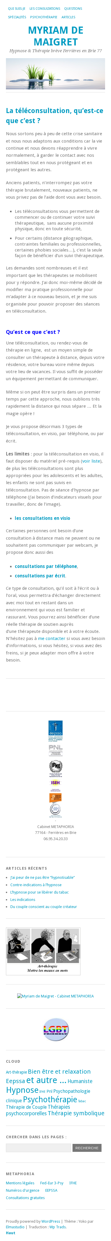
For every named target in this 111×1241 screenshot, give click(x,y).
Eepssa (15, 1081)
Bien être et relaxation (59, 1071)
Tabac (82, 1101)
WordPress (50, 1221)
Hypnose (22, 1090)
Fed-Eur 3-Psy (51, 1183)
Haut (10, 1233)
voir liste (91, 461)
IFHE (42, 1092)
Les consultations (45, 9)
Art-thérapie (16, 1072)
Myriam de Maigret (55, 36)
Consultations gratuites (25, 1198)
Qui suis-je (16, 9)
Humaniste (79, 1081)
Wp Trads (57, 1227)
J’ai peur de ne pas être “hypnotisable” (42, 877)
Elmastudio (15, 1227)
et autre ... (46, 1080)
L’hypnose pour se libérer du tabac (39, 892)
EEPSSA (51, 1190)
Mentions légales (20, 1183)
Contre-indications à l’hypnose (36, 885)
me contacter (51, 638)
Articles (68, 17)
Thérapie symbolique (76, 1113)
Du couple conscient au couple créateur (43, 906)
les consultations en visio (42, 518)
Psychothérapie (50, 1099)
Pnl (49, 1091)
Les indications (22, 899)
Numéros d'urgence (22, 1190)
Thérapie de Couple (26, 1107)
